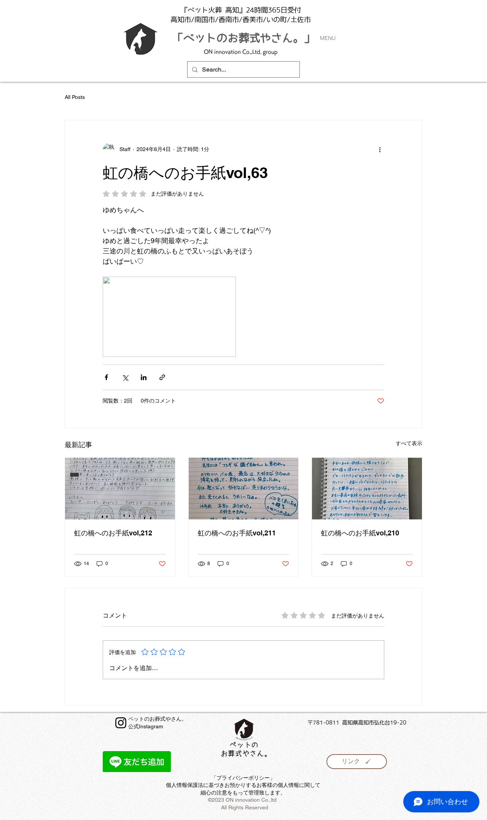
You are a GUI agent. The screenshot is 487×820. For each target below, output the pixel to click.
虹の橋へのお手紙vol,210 (360, 533)
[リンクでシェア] (162, 377)
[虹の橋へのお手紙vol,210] (367, 488)
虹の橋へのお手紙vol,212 (113, 533)
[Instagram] (120, 722)
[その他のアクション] (379, 149)
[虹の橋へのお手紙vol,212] (120, 488)
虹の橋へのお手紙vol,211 (237, 533)
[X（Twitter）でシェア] (125, 377)
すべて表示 (409, 443)
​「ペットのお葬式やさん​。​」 (243, 37)
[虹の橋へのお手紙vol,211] (244, 488)
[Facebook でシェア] (106, 377)
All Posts (75, 97)
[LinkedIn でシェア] (143, 377)
